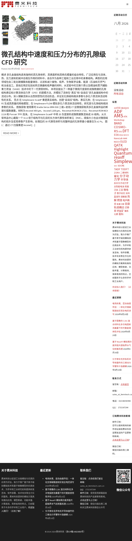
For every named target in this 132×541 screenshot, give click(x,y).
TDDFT (125, 169)
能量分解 (120, 204)
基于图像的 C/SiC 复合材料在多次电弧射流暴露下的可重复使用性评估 (59, 493)
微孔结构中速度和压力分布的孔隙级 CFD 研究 (53, 58)
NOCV (117, 141)
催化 (116, 176)
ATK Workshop (120, 118)
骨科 (121, 214)
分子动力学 (121, 178)
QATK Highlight (121, 147)
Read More (10, 133)
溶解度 (124, 196)
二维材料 (124, 172)
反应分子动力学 (121, 183)
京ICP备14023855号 (75, 531)
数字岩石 (121, 193)
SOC (115, 166)
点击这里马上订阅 (120, 440)
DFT (126, 130)
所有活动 (118, 93)
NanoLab (118, 138)
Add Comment (27, 68)
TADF (117, 169)
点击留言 (125, 384)
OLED (123, 141)
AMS (118, 115)
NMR (125, 138)
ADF (118, 111)
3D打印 (117, 108)
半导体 (124, 179)
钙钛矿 (120, 210)
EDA (116, 134)
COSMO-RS (120, 129)
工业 (121, 189)
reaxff (119, 157)
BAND (118, 123)
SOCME (121, 165)
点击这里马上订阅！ (89, 500)
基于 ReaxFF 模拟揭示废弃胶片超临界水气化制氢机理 (122, 345)
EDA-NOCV (124, 135)
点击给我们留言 (95, 478)
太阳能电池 (119, 186)
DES (120, 131)
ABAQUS (125, 108)
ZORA (117, 172)
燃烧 (119, 200)
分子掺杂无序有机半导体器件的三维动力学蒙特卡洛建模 (121, 363)
